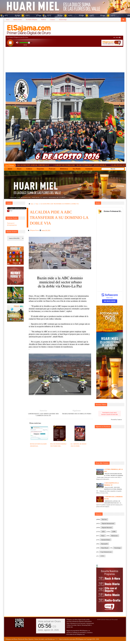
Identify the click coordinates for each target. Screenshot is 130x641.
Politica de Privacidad (112, 619)
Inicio (7, 19)
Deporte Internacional (108, 523)
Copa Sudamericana (106, 552)
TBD (56, 639)
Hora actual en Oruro (49, 621)
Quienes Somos (17, 19)
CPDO (102, 556)
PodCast (43, 19)
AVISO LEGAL (101, 619)
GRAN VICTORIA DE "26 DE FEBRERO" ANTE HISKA (53, 165)
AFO (103, 531)
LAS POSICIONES (93, 165)
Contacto (52, 19)
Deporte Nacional (107, 527)
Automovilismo (105, 540)
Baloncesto (114, 535)
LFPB (113, 531)
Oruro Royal (104, 548)
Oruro (36, 204)
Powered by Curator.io (116, 419)
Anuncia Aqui (63, 19)
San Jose (104, 519)
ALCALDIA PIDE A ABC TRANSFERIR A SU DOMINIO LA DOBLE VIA (59, 204)
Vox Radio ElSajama (31, 19)
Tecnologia (117, 548)
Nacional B (104, 544)
